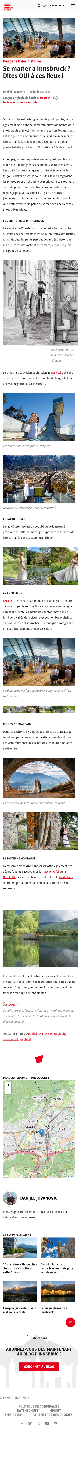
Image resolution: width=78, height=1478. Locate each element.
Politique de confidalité (39, 1406)
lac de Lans (66, 877)
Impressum (14, 1415)
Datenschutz (27, 1411)
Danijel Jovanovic (14, 92)
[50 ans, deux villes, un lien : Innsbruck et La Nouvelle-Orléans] (20, 1248)
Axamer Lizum (13, 601)
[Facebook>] (22, 1424)
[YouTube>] (47, 1424)
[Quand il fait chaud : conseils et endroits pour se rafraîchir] (58, 1248)
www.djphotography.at (17, 1039)
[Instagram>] (38, 1424)
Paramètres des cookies (53, 1415)
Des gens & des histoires (22, 61)
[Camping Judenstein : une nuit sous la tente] (20, 1292)
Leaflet (71, 1176)
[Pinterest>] (55, 1424)
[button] (41, 1133)
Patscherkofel (50, 871)
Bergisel (56, 372)
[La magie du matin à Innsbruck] (58, 1292)
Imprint (54, 1411)
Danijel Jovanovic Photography (47, 1033)
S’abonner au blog (39, 1367)
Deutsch (45, 98)
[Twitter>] (30, 1424)
